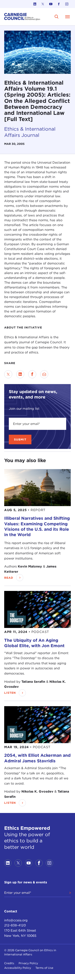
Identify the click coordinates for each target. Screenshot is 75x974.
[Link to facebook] (59, 4)
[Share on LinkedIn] (20, 374)
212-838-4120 (15, 925)
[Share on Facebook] (32, 374)
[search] (56, 16)
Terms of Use (44, 967)
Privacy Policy (28, 963)
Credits (9, 963)
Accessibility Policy (17, 967)
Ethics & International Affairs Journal (29, 132)
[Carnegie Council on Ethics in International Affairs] (22, 16)
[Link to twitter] (43, 4)
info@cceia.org (16, 920)
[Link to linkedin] (35, 4)
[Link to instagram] (67, 4)
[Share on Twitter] (8, 374)
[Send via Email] (44, 374)
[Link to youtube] (51, 4)
